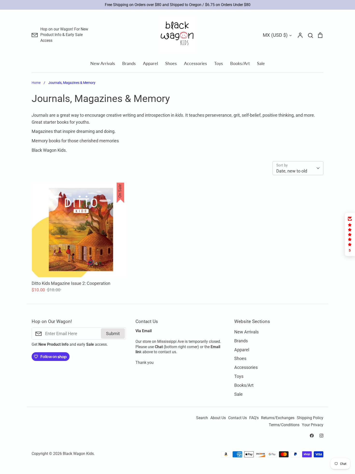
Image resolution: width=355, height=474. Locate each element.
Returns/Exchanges (277, 418)
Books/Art (240, 63)
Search (202, 418)
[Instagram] (321, 435)
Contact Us (237, 418)
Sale (261, 63)
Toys (218, 63)
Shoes (171, 63)
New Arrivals (102, 63)
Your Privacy (312, 425)
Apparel (150, 63)
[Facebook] (312, 435)
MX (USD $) (275, 35)
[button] (350, 234)
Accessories (195, 63)
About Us (218, 418)
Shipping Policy (310, 418)
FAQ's (254, 418)
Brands (129, 63)
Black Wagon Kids (78, 454)
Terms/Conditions (284, 425)
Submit (113, 333)
